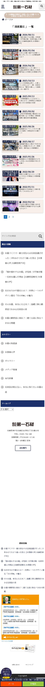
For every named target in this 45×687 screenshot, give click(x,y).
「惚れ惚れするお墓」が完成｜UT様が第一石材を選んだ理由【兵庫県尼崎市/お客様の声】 (30, 40)
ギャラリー (10, 361)
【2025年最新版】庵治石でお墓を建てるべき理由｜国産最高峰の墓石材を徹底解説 (30, 116)
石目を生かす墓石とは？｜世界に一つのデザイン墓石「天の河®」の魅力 (24, 293)
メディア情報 (11, 370)
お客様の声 (10, 352)
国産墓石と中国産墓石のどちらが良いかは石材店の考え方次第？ (29, 161)
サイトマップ (29, 664)
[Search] (40, 236)
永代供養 (9, 378)
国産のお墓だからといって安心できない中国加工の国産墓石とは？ (29, 176)
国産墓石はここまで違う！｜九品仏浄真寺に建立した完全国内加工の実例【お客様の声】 (30, 70)
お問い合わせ (15, 664)
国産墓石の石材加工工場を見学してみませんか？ (29, 190)
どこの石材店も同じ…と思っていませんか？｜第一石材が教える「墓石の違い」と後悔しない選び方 (29, 86)
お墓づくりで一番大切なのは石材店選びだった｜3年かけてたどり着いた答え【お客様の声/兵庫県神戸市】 (24, 258)
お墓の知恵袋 (11, 343)
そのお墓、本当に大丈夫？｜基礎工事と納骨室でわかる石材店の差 (24, 306)
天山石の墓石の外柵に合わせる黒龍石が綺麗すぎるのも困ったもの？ (29, 206)
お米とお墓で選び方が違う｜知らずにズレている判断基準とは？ (29, 55)
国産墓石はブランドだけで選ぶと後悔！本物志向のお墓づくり (29, 131)
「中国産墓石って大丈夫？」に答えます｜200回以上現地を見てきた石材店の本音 (30, 101)
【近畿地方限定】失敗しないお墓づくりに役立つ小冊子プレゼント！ (23, 15)
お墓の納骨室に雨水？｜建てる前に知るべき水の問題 (24, 320)
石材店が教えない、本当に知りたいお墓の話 (24, 389)
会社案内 (23, 448)
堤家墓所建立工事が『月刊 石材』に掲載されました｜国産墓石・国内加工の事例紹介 (30, 146)
